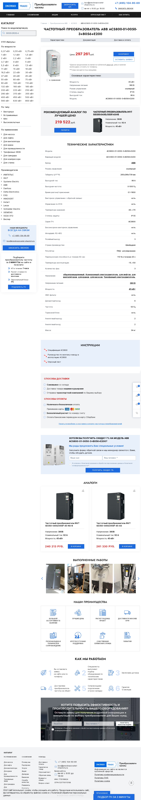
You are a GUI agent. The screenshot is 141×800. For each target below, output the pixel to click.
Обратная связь (45, 775)
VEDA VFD (8, 216)
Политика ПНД (102, 778)
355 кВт (29, 94)
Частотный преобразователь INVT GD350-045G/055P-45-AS (113, 524)
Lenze (6, 205)
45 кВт (28, 76)
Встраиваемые (10, 115)
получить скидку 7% (102, 470)
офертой (109, 65)
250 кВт (29, 90)
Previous (42, 578)
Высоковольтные (11, 122)
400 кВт (5, 97)
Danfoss (7, 188)
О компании (33, 15)
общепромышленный (73, 274)
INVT (5, 178)
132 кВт (5, 86)
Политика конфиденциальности (109, 774)
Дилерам (25, 774)
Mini (5, 119)
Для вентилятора (11, 141)
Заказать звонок (125, 8)
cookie (28, 790)
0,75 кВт (29, 51)
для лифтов (125, 274)
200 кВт (5, 90)
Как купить (124, 15)
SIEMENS (7, 212)
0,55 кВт (17, 51)
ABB (5, 185)
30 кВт (28, 72)
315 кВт (17, 94)
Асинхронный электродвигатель (101, 274)
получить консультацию (124, 724)
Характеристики (57, 40)
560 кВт (5, 101)
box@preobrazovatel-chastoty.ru (94, 4)
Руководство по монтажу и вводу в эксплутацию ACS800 (63, 356)
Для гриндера (10, 155)
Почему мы (26, 762)
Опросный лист (98, 15)
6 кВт (16, 65)
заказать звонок (18, 248)
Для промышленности (14, 148)
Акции (55, 15)
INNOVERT (8, 199)
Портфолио (26, 765)
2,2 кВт (17, 58)
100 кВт (17, 83)
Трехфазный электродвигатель (119, 277)
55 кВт (4, 79)
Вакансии (25, 777)
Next (138, 578)
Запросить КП (70, 6)
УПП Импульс (8, 42)
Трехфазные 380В (12, 152)
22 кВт (16, 72)
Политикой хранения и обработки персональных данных (102, 463)
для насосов (96, 277)
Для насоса (9, 134)
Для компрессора (11, 159)
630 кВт (17, 101)
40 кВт (16, 76)
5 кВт (28, 62)
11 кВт (4, 69)
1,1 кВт (16, 55)
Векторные (8, 112)
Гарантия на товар (43, 768)
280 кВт (5, 94)
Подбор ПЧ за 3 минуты (114, 797)
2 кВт (4, 58)
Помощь (42, 757)
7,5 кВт (29, 65)
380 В (132, 283)
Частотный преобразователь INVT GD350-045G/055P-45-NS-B (62, 524)
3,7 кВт (5, 62)
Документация (89, 40)
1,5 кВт (29, 55)
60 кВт (16, 79)
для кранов (83, 277)
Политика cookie (102, 781)
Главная (10, 15)
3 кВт (28, 58)
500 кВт (29, 97)
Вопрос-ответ (44, 783)
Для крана (8, 145)
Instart (6, 202)
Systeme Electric (11, 181)
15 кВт (16, 69)
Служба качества (25, 781)
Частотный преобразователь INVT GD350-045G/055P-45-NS (112, 113)
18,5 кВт (5, 72)
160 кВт (17, 86)
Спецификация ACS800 (57, 350)
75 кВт (28, 79)
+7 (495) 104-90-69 (127, 3)
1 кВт (4, 55)
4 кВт (16, 62)
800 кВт (29, 101)
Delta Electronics (11, 192)
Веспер (6, 219)
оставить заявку (124, 59)
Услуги (74, 15)
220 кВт (17, 90)
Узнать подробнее (90, 424)
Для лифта (8, 138)
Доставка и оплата (122, 40)
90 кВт (4, 83)
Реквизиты (26, 785)
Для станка (8, 162)
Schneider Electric (11, 209)
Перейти (65, 130)
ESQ (5, 195)
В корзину (124, 54)
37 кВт (4, 76)
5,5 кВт (5, 65)
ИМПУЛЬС (8, 175)
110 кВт (29, 83)
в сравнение (54, 80)
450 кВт (17, 97)
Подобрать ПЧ (19, 287)
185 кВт (29, 86)
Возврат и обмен (42, 779)
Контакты (25, 788)
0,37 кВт (5, 51)
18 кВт (28, 69)
